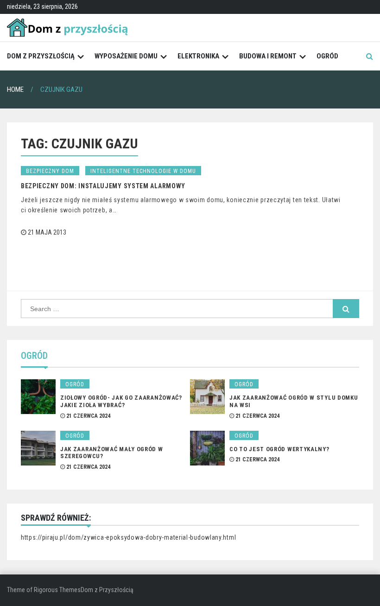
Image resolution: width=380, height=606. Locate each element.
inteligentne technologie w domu (143, 171)
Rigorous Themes (57, 589)
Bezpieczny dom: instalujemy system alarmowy (103, 186)
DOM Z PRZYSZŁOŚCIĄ (41, 56)
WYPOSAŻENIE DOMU (126, 56)
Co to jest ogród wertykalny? (279, 449)
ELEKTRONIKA (198, 56)
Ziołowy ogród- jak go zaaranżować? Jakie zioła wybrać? (121, 401)
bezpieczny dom (50, 171)
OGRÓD (327, 56)
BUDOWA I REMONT (268, 56)
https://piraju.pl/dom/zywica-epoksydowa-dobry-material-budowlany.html (128, 537)
